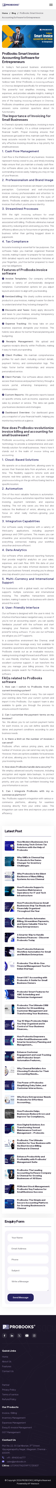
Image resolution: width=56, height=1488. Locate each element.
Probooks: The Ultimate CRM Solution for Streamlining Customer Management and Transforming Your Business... (33, 1009)
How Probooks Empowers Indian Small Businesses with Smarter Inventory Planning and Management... (34, 1040)
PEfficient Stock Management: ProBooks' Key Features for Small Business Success (33, 1189)
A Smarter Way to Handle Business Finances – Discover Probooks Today (33, 937)
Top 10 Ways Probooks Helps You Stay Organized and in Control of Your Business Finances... (32, 1024)
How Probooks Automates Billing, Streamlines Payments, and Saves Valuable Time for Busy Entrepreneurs (33, 922)
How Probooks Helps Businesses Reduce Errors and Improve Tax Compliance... (33, 1114)
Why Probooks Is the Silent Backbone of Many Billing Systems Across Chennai (31, 876)
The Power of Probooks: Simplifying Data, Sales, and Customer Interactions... (31, 1085)
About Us (6, 1361)
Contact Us (8, 1371)
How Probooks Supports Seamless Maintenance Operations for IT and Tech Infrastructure (31, 891)
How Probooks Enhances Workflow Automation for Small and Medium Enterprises (34, 952)
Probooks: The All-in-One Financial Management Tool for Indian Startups (33, 966)
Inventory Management (14, 1417)
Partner (6, 1384)
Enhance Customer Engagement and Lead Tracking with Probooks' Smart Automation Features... (34, 1056)
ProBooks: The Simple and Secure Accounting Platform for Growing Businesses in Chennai (32, 1204)
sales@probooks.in (16, 1461)
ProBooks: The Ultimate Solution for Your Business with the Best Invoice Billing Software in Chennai (34, 1144)
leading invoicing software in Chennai (33, 100)
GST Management (11, 1432)
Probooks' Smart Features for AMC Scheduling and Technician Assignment (33, 994)
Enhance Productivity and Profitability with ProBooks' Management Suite (31, 1159)
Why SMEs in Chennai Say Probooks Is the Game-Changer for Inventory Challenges (30, 861)
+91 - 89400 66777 (16, 1457)
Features (6, 1366)
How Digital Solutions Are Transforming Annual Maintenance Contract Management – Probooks (31, 1128)
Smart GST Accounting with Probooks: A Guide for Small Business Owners (32, 980)
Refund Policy (9, 1399)
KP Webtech (33, 1483)
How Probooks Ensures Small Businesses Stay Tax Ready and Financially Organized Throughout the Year (33, 906)
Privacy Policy (9, 1389)
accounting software (24, 440)
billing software (14, 498)
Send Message (20, 1297)
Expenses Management (14, 1422)
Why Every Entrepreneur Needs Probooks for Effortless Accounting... (34, 1099)
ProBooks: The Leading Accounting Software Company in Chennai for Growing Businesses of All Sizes (34, 1174)
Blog (14, 13)
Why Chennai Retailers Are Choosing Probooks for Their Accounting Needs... (33, 1071)
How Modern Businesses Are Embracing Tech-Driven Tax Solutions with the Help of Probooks (32, 845)
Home (5, 13)
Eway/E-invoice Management (17, 1427)
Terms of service (10, 1394)
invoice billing (14, 480)
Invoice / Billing (9, 1412)
